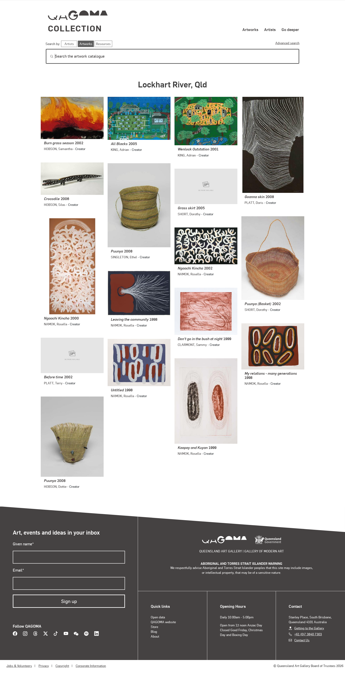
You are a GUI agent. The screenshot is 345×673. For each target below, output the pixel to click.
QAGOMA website (163, 622)
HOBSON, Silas (54, 204)
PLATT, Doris (254, 202)
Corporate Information (91, 666)
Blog (154, 631)
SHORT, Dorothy (189, 214)
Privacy (44, 666)
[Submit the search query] (49, 56)
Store (154, 627)
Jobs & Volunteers (19, 666)
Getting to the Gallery (309, 628)
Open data (158, 617)
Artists (270, 29)
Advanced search (287, 43)
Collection (75, 28)
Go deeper (290, 29)
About (155, 636)
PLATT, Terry (53, 383)
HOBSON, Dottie (55, 486)
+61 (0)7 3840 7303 (308, 634)
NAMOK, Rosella (55, 324)
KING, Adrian (120, 149)
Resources (103, 44)
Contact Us (301, 640)
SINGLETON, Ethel (124, 257)
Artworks (250, 29)
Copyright (62, 666)
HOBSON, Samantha (58, 149)
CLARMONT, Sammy (192, 345)
